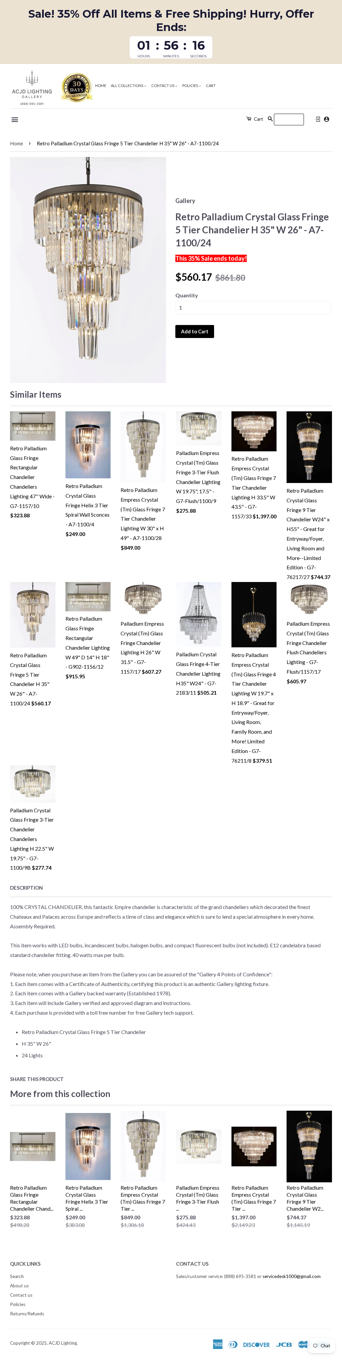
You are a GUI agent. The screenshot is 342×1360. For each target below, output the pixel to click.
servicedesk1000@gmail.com (292, 1276)
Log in (318, 119)
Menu (15, 120)
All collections (127, 85)
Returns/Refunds (27, 1313)
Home (100, 85)
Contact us (163, 85)
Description (26, 888)
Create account (326, 119)
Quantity (186, 295)
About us (19, 1285)
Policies (190, 85)
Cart (211, 85)
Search (17, 1276)
